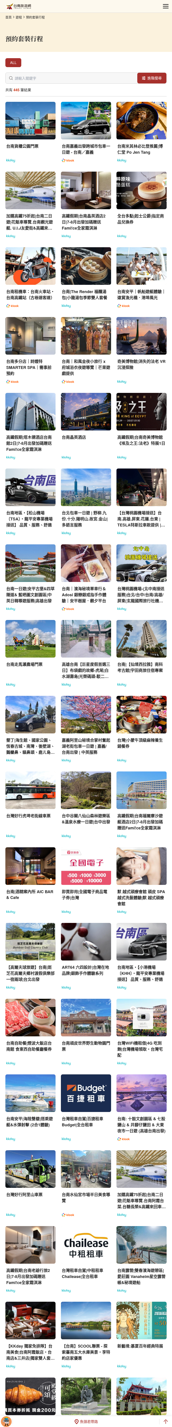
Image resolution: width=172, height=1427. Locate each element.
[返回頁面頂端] (165, 1421)
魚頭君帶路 (89, 1421)
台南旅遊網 (18, 6)
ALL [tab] (13, 62)
